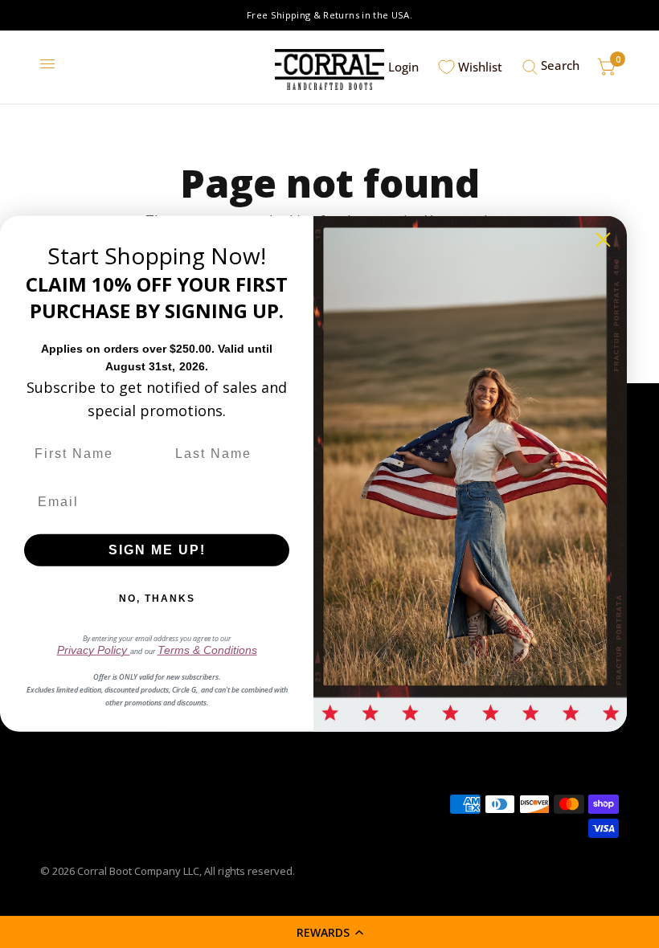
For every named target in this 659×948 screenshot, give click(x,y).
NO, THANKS (157, 598)
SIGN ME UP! (157, 550)
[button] (329, 932)
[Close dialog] (603, 239)
